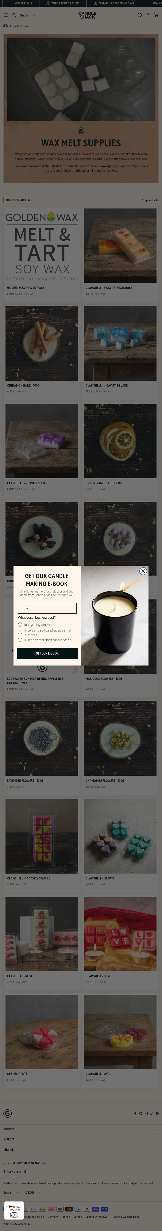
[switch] (14, 1214)
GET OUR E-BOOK (47, 653)
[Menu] (21, 1204)
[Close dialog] (143, 571)
